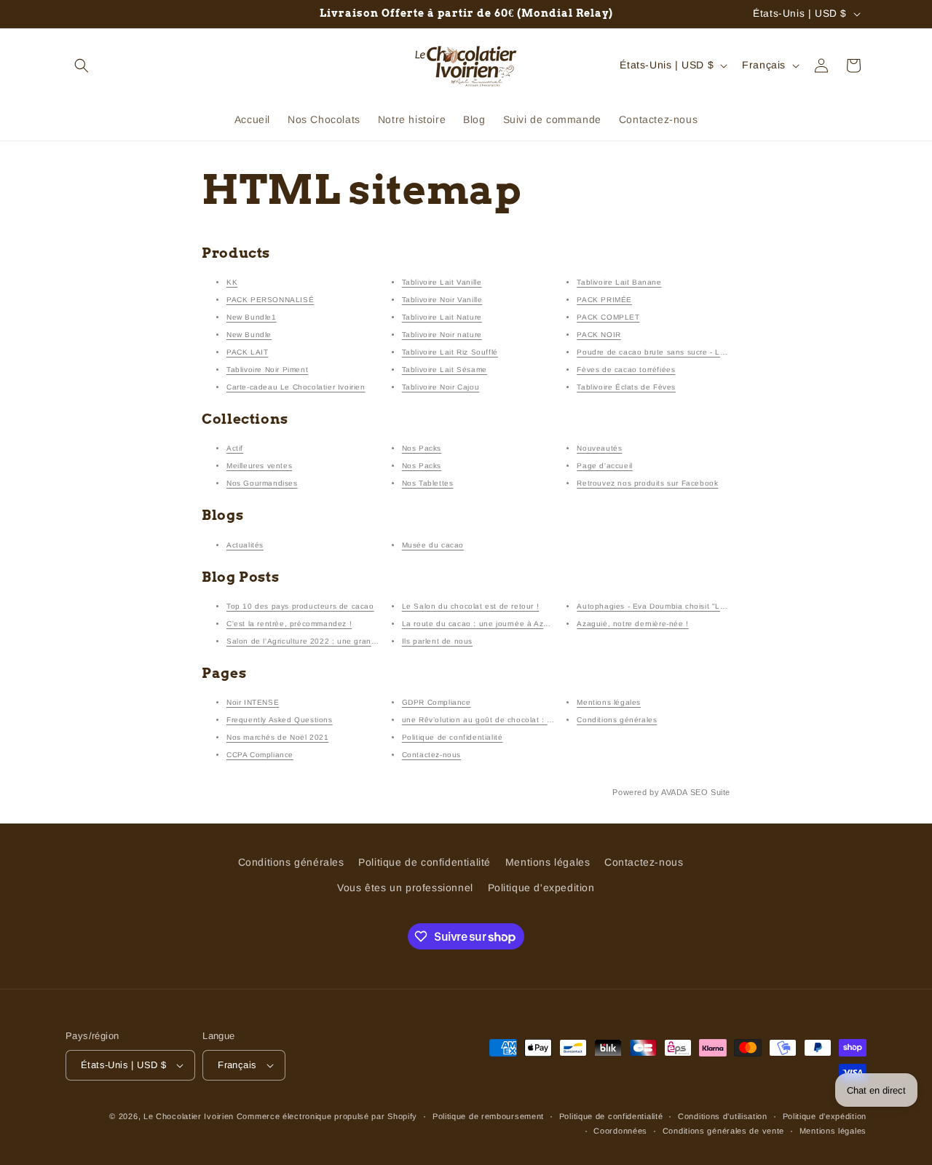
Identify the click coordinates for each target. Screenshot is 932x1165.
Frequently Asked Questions (279, 720)
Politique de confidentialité (452, 737)
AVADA (674, 792)
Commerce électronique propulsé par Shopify (327, 1116)
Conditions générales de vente (723, 1130)
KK (231, 282)
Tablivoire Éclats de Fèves (626, 387)
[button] (82, 66)
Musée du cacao (433, 545)
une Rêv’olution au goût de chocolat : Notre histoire (500, 720)
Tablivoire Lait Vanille (442, 282)
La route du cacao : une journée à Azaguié (483, 624)
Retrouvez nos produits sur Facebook (647, 483)
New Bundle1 (251, 317)
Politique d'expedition (541, 888)
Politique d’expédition (824, 1116)
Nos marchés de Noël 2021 (277, 737)
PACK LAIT (247, 352)
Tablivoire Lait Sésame (444, 370)
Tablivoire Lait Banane (619, 282)
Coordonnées (620, 1130)
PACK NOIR (598, 335)
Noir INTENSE (252, 702)
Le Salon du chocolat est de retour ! (471, 606)
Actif (234, 448)
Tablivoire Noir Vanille (442, 300)
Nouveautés (599, 448)
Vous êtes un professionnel (405, 888)
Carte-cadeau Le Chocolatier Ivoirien (296, 387)
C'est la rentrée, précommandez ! (289, 624)
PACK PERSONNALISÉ (270, 300)
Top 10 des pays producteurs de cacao (300, 606)
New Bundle (249, 335)
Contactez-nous (431, 755)
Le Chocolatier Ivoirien (188, 1116)
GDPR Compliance (436, 702)
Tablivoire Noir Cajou (441, 387)
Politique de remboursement (488, 1116)
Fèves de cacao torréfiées (626, 370)
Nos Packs (421, 448)
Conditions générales (617, 720)
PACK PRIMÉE (604, 300)
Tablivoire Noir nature (442, 335)
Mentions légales (609, 702)
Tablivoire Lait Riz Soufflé (450, 352)
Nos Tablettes (428, 483)
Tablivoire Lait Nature (442, 317)
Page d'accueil (604, 466)
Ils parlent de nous (437, 641)
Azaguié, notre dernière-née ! (632, 624)
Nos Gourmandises (262, 483)
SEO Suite (710, 792)
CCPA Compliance (259, 755)
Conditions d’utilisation (722, 1116)
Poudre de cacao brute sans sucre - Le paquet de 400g (682, 352)
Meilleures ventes (259, 466)
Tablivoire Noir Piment (267, 370)
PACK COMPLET (608, 317)
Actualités (245, 545)
